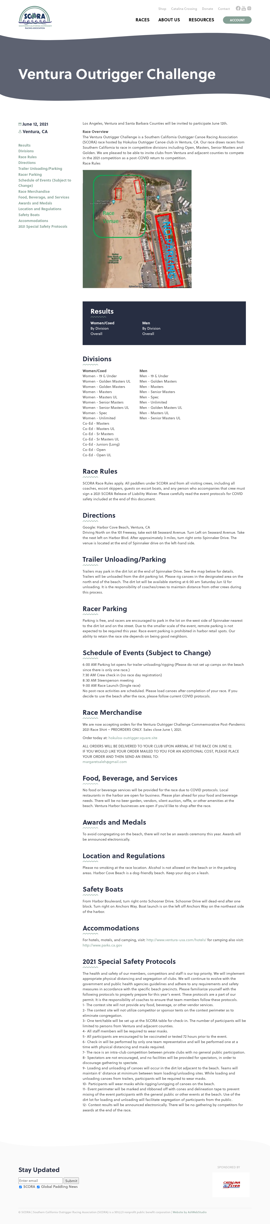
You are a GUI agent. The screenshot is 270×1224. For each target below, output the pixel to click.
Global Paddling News (59, 1186)
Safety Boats (29, 214)
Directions (27, 162)
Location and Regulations (39, 208)
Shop (162, 8)
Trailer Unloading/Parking (40, 168)
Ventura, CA (35, 131)
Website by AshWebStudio (190, 1212)
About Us (169, 19)
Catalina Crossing (184, 8)
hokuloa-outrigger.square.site (133, 737)
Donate (207, 8)
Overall (96, 333)
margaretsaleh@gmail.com (105, 761)
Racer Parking (30, 174)
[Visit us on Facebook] (239, 9)
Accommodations (33, 220)
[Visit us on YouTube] (244, 9)
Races (142, 19)
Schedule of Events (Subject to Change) (44, 182)
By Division (100, 328)
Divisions (26, 150)
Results (24, 145)
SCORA (28, 1186)
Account (237, 20)
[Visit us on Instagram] (249, 9)
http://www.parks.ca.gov (102, 945)
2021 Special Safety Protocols (42, 226)
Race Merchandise (34, 191)
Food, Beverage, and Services (43, 197)
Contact (224, 8)
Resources (201, 19)
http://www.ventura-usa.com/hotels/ (176, 939)
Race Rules (27, 156)
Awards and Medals (35, 203)
